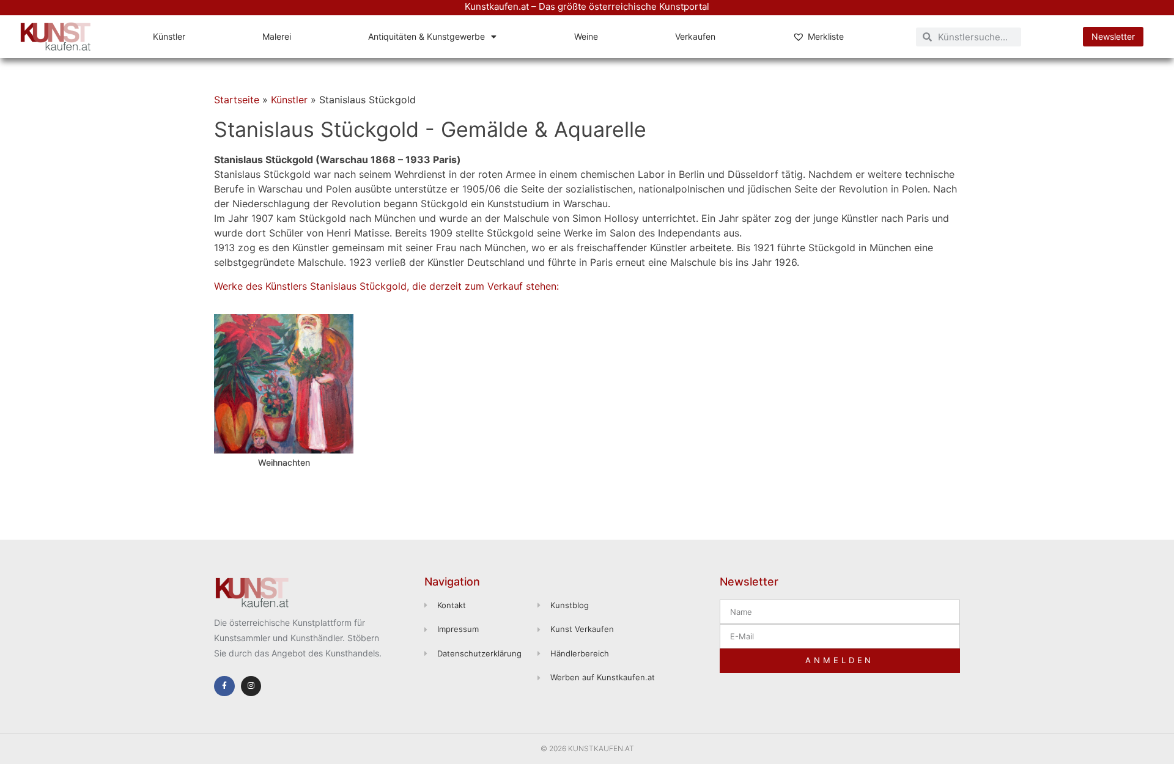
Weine (586, 36)
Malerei (276, 36)
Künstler (169, 36)
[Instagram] (251, 686)
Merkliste (826, 36)
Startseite (236, 100)
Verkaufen (695, 36)
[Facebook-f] (224, 686)
